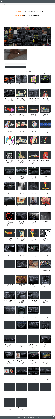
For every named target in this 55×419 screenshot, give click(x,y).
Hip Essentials (45, 98)
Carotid (45, 315)
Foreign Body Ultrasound (9, 315)
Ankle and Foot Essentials (21, 98)
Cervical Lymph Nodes (33, 315)
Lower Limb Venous (21, 300)
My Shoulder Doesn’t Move (9, 205)
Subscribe (45, 1)
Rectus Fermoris (9, 238)
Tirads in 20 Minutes (33, 176)
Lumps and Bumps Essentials (9, 98)
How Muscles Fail (9, 176)
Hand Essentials (33, 114)
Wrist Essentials (45, 114)
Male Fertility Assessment (21, 176)
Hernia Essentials (21, 114)
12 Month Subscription (45, 268)
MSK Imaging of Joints (45, 344)
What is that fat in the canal (21, 205)
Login (51, 1)
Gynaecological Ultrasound (21, 284)
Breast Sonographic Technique (33, 83)
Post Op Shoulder (45, 221)
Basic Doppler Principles (10, 83)
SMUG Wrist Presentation (21, 238)
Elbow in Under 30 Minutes (45, 160)
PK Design (37, 417)
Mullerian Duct (45, 300)
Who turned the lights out (45, 205)
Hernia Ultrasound (9, 284)
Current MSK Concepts (21, 329)
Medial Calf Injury (33, 238)
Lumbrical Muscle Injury (45, 238)
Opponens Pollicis (21, 221)
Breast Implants (45, 83)
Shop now (27, 38)
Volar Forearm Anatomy (9, 329)
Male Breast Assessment (21, 83)
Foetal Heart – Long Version (45, 284)
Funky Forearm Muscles (45, 144)
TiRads (45, 176)
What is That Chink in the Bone (33, 144)
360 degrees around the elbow (9, 300)
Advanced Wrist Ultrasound (9, 268)
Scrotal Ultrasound (33, 300)
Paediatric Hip (33, 221)
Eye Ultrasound (21, 315)
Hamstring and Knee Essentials (9, 114)
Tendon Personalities (21, 160)
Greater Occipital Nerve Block (33, 329)
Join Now (15, 66)
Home (42, 1)
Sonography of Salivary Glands (45, 329)
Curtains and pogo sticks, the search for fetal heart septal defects (9, 222)
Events (49, 1)
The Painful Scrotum (9, 160)
